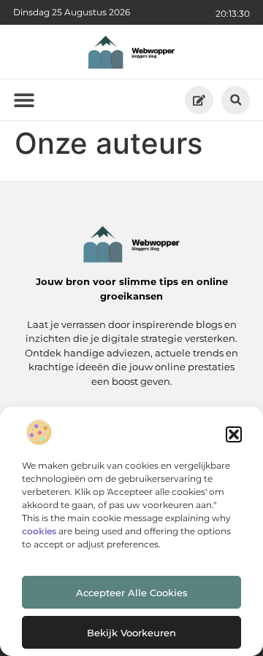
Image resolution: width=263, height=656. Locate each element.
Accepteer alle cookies (132, 592)
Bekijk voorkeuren (131, 633)
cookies (39, 531)
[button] (233, 434)
